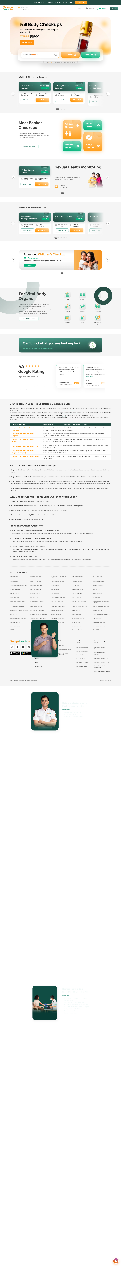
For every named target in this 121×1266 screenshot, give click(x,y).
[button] (81, 2)
